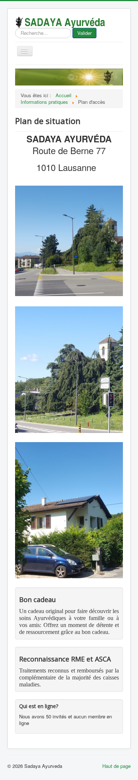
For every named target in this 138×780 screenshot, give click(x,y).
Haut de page (116, 765)
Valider (84, 32)
